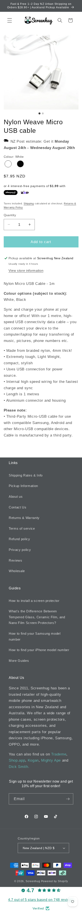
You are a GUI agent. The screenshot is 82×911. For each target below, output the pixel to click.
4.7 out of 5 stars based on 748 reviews (41, 900)
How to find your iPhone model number (39, 650)
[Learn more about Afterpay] (10, 192)
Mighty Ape (51, 760)
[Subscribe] (68, 799)
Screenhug (33, 881)
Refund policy (19, 539)
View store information (26, 270)
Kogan (33, 760)
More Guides (19, 660)
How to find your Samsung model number (35, 636)
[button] (9, 20)
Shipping (29, 203)
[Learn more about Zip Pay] (24, 192)
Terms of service (22, 528)
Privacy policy (20, 550)
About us (16, 496)
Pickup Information (23, 486)
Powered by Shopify (54, 881)
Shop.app (17, 760)
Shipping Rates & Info (26, 475)
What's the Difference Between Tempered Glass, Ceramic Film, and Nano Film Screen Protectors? (37, 617)
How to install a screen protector (34, 601)
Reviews (15, 560)
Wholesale (17, 571)
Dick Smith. (19, 767)
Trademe (58, 754)
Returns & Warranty (24, 518)
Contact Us (17, 507)
